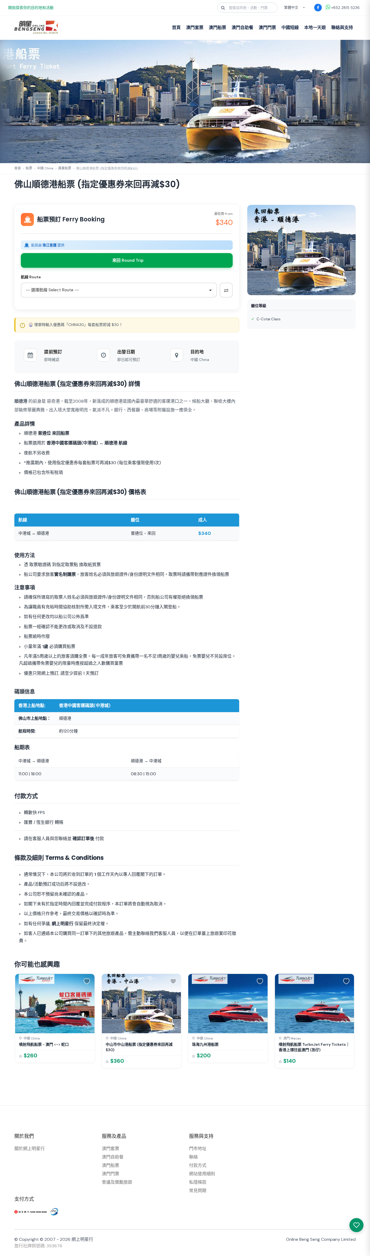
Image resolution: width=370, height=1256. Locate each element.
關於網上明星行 (29, 1148)
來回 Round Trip (128, 260)
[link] (55, 1018)
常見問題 (197, 1190)
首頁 (176, 27)
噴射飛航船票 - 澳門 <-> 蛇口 (44, 1044)
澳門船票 (217, 27)
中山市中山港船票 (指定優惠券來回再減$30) (139, 1047)
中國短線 (290, 27)
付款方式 (197, 1165)
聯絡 (193, 1157)
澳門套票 (194, 27)
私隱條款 (197, 1182)
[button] (88, 981)
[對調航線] (226, 290)
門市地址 (197, 1148)
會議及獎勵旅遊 (117, 1182)
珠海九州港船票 (205, 1044)
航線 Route (31, 277)
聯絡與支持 (342, 27)
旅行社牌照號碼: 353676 (38, 1246)
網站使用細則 (202, 1174)
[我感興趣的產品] (356, 1225)
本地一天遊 (315, 27)
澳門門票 (267, 27)
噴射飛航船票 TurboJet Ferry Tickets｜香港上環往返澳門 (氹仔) (314, 1047)
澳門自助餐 (242, 27)
